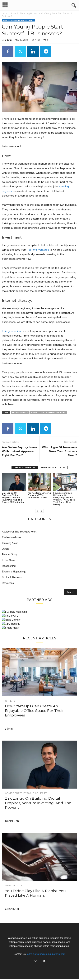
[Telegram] (45, 51)
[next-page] (42, 511)
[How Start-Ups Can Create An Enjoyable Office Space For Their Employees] (39, 672)
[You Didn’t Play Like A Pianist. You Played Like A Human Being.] (39, 857)
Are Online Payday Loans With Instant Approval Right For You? (19, 451)
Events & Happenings (14, 571)
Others (5, 548)
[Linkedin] (33, 51)
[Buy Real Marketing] (39, 612)
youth (34, 412)
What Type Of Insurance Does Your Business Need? (59, 451)
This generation (11, 331)
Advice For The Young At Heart (24, 13)
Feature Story (9, 554)
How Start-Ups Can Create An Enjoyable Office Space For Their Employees (34, 710)
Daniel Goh (12, 821)
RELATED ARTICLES (25, 467)
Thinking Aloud (10, 543)
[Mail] (35, 961)
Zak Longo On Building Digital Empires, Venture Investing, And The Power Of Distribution (13, 497)
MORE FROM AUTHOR (53, 467)
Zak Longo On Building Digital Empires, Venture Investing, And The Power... (38, 803)
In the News (8, 560)
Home (4, 13)
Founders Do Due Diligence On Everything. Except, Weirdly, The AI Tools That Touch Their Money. (64, 499)
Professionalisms (11, 537)
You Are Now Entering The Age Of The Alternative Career (39, 495)
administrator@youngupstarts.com (46, 954)
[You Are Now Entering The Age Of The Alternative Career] (39, 482)
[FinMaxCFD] (39, 616)
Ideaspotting (9, 565)
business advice (20, 412)
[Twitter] (20, 51)
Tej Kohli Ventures (38, 249)
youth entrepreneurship (53, 412)
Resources (8, 583)
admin (8, 39)
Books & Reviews (12, 577)
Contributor (12, 909)
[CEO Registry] (39, 624)
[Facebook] (7, 51)
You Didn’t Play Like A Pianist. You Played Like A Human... (35, 893)
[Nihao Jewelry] (39, 620)
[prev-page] (37, 511)
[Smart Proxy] (39, 628)
